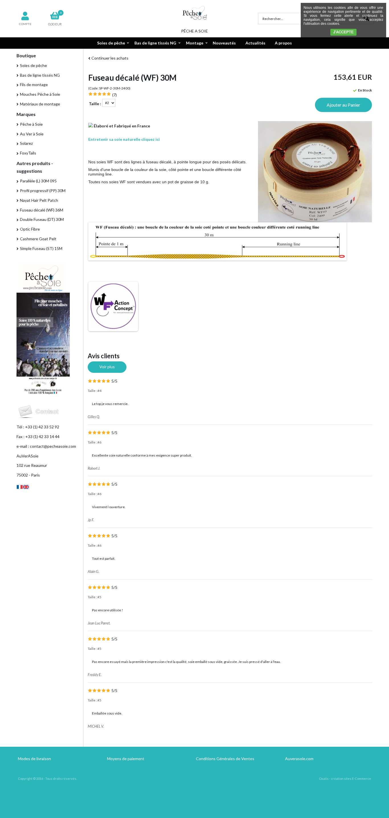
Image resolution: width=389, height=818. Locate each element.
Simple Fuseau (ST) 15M (41, 248)
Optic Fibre (30, 229)
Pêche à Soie (31, 124)
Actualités (255, 42)
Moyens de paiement (125, 758)
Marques (26, 114)
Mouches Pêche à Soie (40, 94)
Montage (194, 42)
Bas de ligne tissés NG (155, 42)
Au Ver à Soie (32, 133)
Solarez (26, 143)
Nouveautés (224, 42)
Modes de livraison (34, 758)
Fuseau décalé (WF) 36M (41, 209)
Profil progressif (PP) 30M (42, 190)
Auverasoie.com (299, 758)
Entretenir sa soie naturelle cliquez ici (124, 139)
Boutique (26, 55)
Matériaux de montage (40, 103)
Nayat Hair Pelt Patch (39, 200)
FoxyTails (28, 152)
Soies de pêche (111, 42)
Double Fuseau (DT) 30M (42, 219)
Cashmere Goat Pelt (38, 238)
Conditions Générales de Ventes (225, 758)
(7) (114, 94)
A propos (283, 42)
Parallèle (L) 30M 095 (38, 180)
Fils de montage (34, 84)
